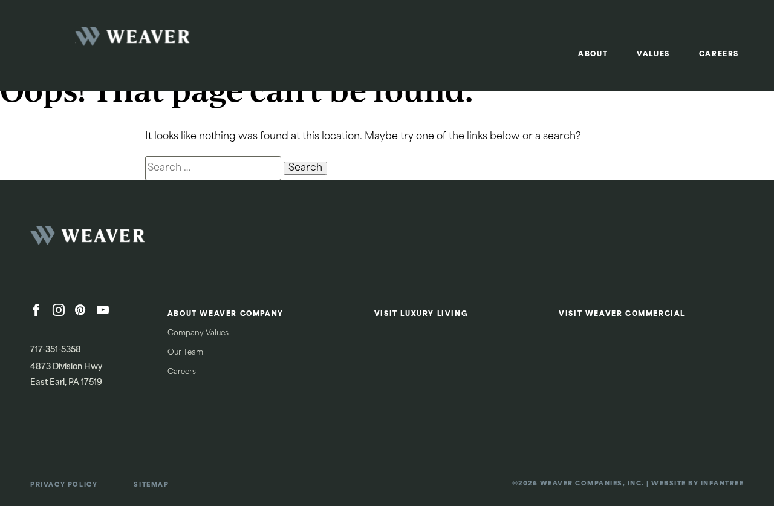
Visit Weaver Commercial (622, 314)
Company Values (198, 333)
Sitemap (151, 485)
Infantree (722, 484)
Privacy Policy (63, 485)
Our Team (185, 352)
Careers (719, 54)
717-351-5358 (55, 350)
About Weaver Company (225, 314)
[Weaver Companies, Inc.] (121, 239)
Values (653, 54)
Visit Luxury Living (421, 314)
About (593, 54)
